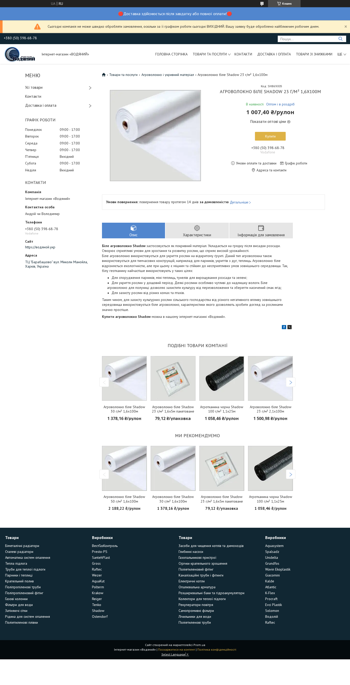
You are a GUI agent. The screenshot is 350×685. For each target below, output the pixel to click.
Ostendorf (100, 616)
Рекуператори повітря (196, 604)
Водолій (271, 616)
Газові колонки (16, 598)
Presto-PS (99, 551)
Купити (270, 136)
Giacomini (272, 575)
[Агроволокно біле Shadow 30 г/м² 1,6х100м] (124, 378)
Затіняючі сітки (16, 610)
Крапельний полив (19, 581)
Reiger (97, 598)
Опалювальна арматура (197, 587)
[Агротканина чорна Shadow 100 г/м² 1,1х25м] (221, 378)
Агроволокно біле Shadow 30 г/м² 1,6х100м (124, 409)
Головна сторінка (171, 54)
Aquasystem (274, 545)
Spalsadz (272, 551)
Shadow (98, 610)
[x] (289, 328)
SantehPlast (101, 557)
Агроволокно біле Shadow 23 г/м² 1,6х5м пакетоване (173, 409)
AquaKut (98, 581)
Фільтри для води (19, 604)
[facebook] (284, 328)
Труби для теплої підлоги (25, 569)
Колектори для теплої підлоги (202, 598)
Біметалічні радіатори (22, 545)
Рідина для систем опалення (27, 616)
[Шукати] (340, 39)
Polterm (98, 587)
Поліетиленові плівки (21, 622)
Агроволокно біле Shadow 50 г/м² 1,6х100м (124, 499)
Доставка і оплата (274, 54)
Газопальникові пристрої (197, 557)
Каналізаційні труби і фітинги (201, 575)
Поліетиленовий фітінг (196, 569)
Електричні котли (192, 581)
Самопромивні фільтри (196, 610)
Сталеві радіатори (19, 551)
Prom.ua (199, 645)
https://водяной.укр (40, 247)
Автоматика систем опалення (27, 557)
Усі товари (34, 87)
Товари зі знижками (314, 54)
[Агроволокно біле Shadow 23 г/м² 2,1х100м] (270, 378)
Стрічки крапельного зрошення (203, 563)
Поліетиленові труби (195, 622)
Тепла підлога (16, 563)
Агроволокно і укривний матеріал (167, 74)
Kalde (269, 581)
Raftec (97, 569)
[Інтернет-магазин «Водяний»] (20, 54)
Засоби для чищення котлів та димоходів (211, 545)
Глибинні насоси (191, 551)
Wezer (97, 575)
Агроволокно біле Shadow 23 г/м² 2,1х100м (270, 409)
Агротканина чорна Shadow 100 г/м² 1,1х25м (221, 409)
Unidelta (271, 557)
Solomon (272, 610)
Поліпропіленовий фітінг (24, 593)
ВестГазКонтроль (105, 545)
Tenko (96, 604)
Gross (96, 563)
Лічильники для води (195, 616)
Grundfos (272, 563)
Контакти (243, 54)
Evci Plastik (273, 604)
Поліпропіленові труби (23, 587)
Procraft (271, 598)
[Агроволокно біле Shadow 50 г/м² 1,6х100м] (124, 468)
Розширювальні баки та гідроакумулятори (211, 593)
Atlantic (270, 587)
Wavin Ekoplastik (277, 569)
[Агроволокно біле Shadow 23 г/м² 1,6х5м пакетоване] (173, 378)
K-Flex (270, 593)
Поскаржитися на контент (176, 649)
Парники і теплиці (19, 575)
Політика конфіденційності (216, 649)
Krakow (97, 593)
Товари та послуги (210, 54)
